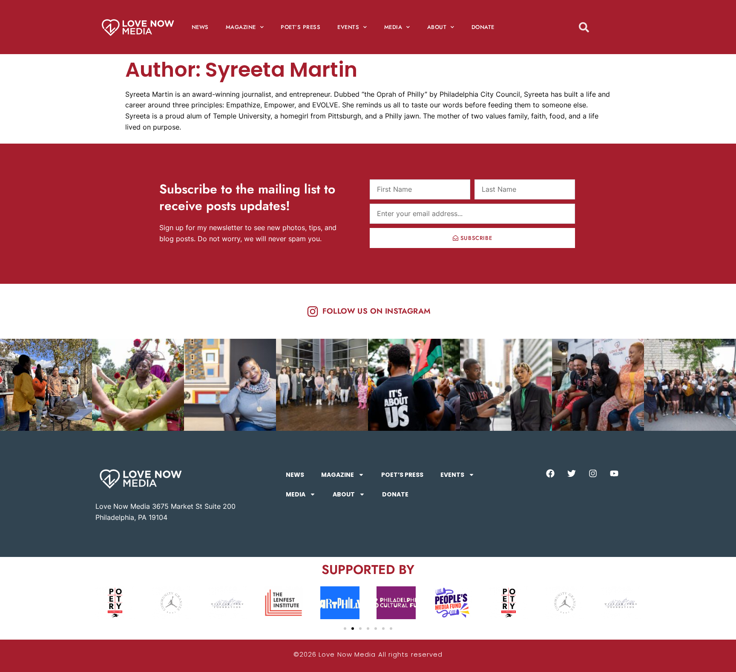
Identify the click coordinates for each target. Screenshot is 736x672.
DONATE (483, 27)
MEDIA (393, 27)
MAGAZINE (241, 27)
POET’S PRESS (300, 27)
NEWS (200, 27)
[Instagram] (592, 473)
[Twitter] (571, 473)
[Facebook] (550, 473)
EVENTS (348, 27)
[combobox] (599, 27)
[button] (345, 628)
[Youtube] (614, 473)
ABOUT (437, 27)
